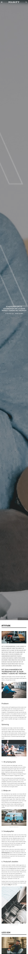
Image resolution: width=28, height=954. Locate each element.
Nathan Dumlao (15, 924)
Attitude (6, 625)
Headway (15, 757)
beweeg (3, 774)
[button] (1, 2)
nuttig (9, 884)
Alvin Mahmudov (15, 827)
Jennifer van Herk (19, 313)
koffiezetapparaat (6, 852)
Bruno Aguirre (15, 699)
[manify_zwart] (14, 2)
